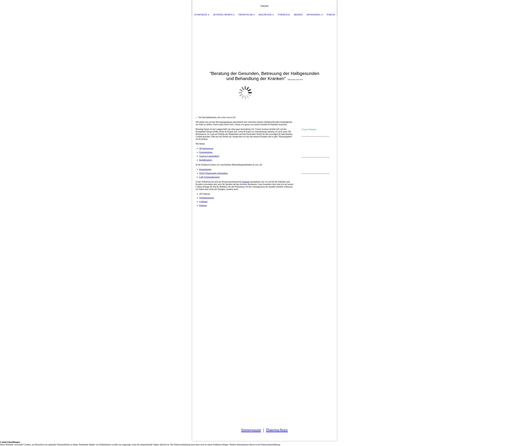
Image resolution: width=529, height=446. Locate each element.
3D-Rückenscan (206, 148)
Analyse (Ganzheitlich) (209, 156)
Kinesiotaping (205, 169)
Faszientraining (205, 152)
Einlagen (246, 182)
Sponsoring (314, 14)
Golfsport (203, 201)
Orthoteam (245, 14)
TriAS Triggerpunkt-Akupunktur (213, 173)
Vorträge (284, 14)
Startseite (200, 14)
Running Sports (222, 14)
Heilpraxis (265, 14)
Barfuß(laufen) (205, 160)
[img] (326, 6)
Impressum (251, 430)
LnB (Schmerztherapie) (209, 177)
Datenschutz (277, 430)
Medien (298, 14)
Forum (331, 14)
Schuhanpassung (206, 198)
